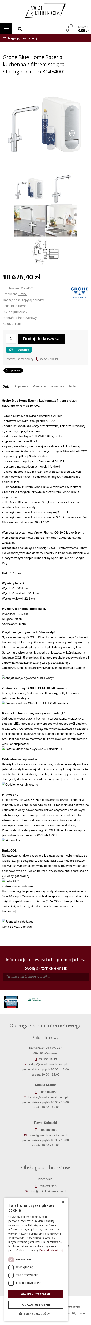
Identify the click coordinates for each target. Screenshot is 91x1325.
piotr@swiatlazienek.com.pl (48, 1191)
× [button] (63, 1202)
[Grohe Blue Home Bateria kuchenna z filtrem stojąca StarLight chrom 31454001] (45, 85)
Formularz (57, 386)
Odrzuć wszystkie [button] (36, 1304)
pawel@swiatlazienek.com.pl (48, 1135)
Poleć (73, 386)
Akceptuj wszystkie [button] (36, 1294)
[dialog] (36, 1259)
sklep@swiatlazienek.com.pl (48, 1064)
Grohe (22, 294)
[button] (35, 1314)
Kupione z (21, 386)
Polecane (39, 386)
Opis (6, 386)
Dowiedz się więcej (51, 1250)
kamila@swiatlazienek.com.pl (48, 1097)
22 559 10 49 (49, 359)
